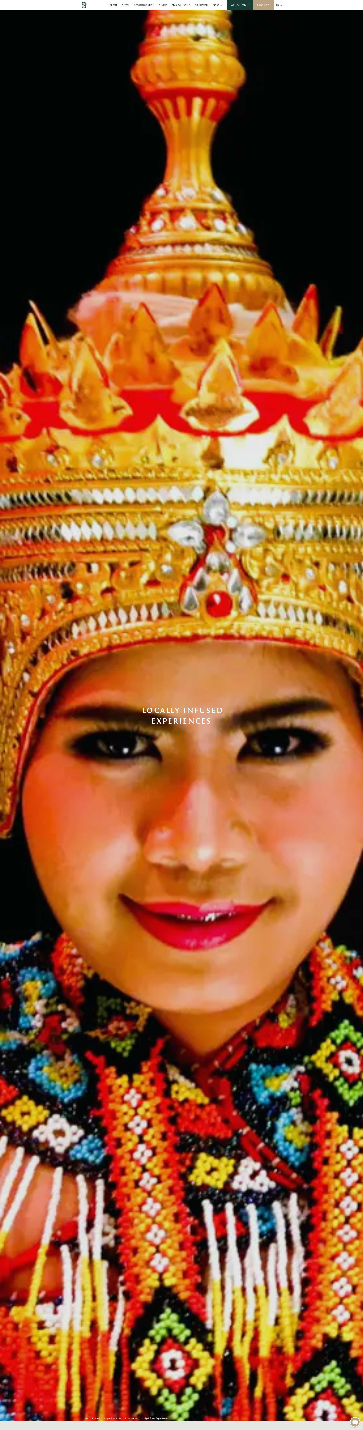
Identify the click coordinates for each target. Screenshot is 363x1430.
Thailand (96, 1418)
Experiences (131, 1418)
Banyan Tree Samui (112, 1418)
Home (85, 1418)
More (216, 5)
